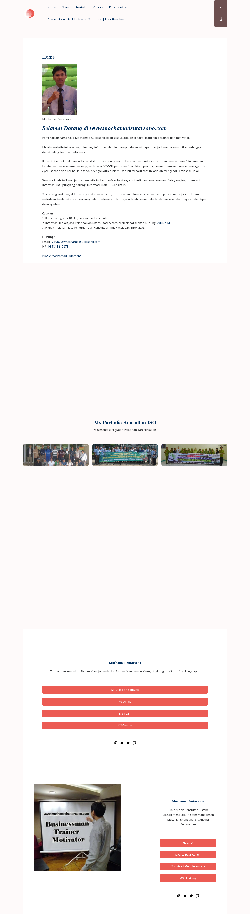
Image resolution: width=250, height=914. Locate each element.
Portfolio (81, 7)
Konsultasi (116, 7)
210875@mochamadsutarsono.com (76, 242)
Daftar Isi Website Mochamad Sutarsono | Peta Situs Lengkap (88, 19)
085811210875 (58, 246)
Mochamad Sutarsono (125, 662)
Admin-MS (164, 223)
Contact (98, 7)
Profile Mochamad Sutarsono (61, 256)
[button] (125, 7)
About (65, 7)
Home (51, 7)
